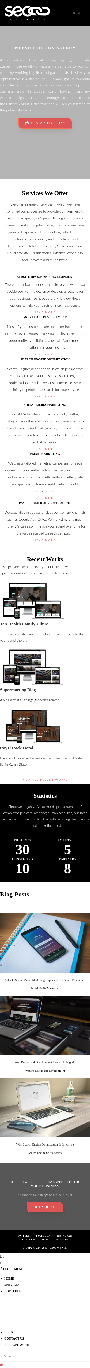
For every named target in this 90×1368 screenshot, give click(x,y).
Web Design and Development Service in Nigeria (45, 1023)
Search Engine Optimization (45, 1112)
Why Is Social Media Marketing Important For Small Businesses (45, 980)
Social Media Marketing (45, 950)
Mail (45, 1240)
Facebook (43, 1236)
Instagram (64, 1236)
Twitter (23, 1236)
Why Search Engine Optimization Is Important (45, 1105)
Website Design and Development (45, 1030)
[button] (45, 1259)
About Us (61, 1240)
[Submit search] (1, 1364)
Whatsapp (28, 1240)
